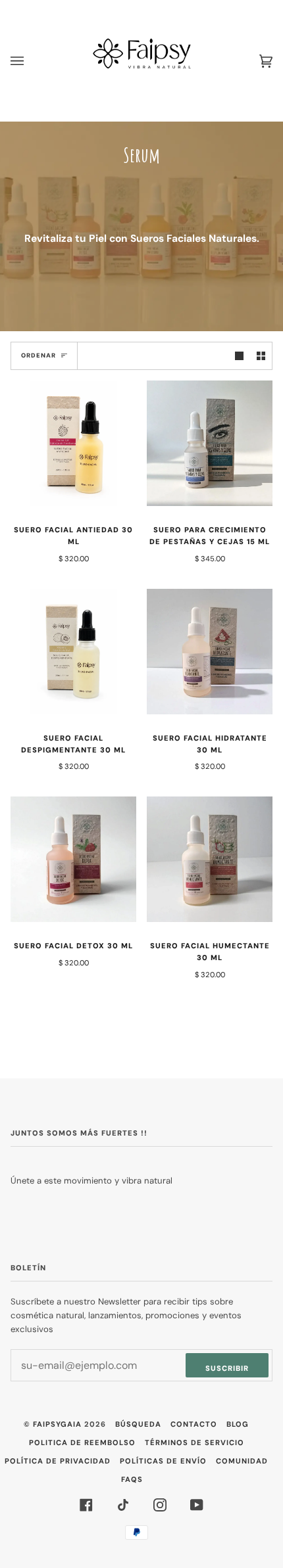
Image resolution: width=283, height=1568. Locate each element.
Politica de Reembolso (82, 1442)
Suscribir (227, 1368)
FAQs (132, 1479)
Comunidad (242, 1460)
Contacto (193, 1424)
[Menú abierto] (30, 61)
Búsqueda (138, 1424)
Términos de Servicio (194, 1442)
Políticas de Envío (163, 1460)
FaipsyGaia (57, 1424)
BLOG (237, 1424)
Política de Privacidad (58, 1460)
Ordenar (38, 355)
